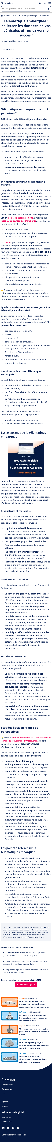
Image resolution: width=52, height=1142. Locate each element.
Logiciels (5, 1106)
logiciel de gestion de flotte (20, 217)
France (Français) (18, 1134)
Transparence (7, 1089)
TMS (16, 16)
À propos (5, 1101)
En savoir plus (39, 937)
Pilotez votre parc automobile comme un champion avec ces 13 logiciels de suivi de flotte (25, 962)
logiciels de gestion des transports (18, 221)
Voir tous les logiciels (26, 984)
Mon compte (6, 1117)
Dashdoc (8, 242)
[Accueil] (2, 16)
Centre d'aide (6, 1121)
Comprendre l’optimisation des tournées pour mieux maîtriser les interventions (25, 971)
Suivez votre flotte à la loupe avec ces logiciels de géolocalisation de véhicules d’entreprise (24, 954)
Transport (9, 16)
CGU (3, 1093)
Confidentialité (7, 1085)
